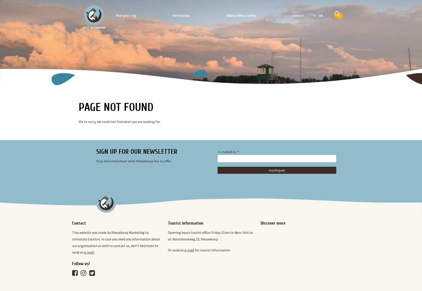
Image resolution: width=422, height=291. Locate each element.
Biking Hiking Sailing (241, 16)
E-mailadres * (228, 152)
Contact (298, 16)
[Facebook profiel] (76, 274)
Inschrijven (277, 170)
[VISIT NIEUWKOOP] (94, 15)
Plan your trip (126, 16)
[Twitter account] (93, 274)
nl (315, 16)
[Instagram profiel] (85, 274)
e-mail (89, 252)
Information (181, 16)
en (321, 16)
